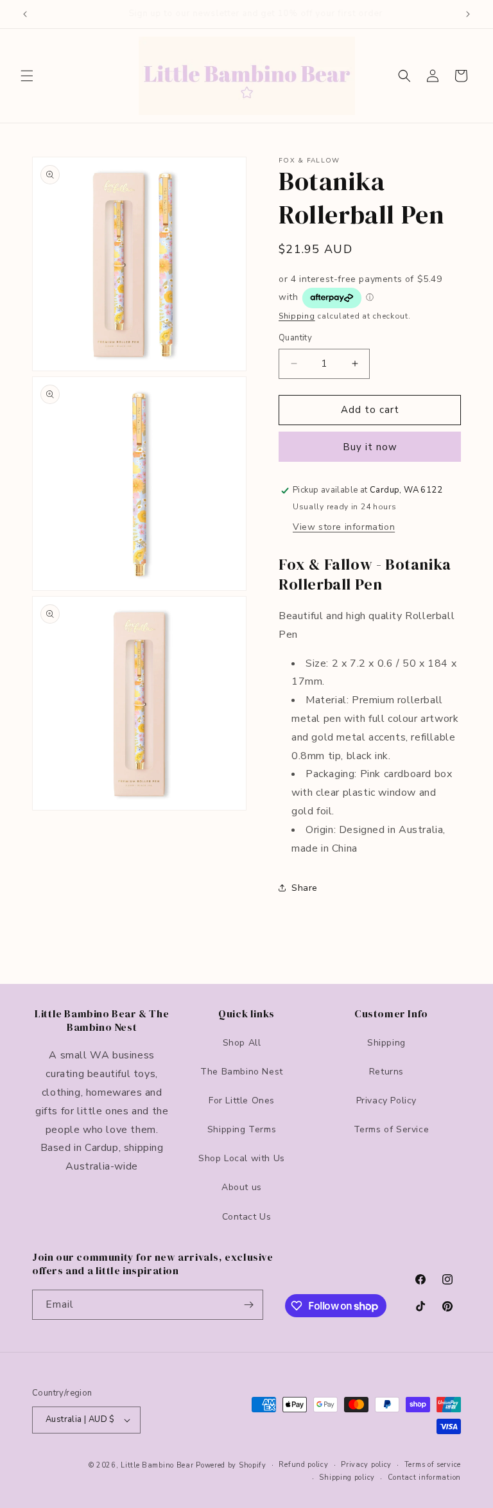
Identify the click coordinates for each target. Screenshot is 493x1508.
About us (241, 1187)
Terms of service (432, 1464)
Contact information (424, 1477)
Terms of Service (391, 1129)
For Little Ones (242, 1100)
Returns (386, 1071)
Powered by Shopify (231, 1465)
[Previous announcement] (25, 14)
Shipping (297, 316)
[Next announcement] (468, 14)
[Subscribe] (248, 1305)
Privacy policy (366, 1464)
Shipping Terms (241, 1129)
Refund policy (303, 1464)
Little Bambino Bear (157, 1465)
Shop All (242, 1043)
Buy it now (370, 447)
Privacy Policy (386, 1100)
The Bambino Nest (241, 1071)
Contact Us (247, 1217)
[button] (27, 76)
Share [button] (304, 888)
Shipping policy (347, 1477)
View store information (344, 527)
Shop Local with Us (241, 1158)
